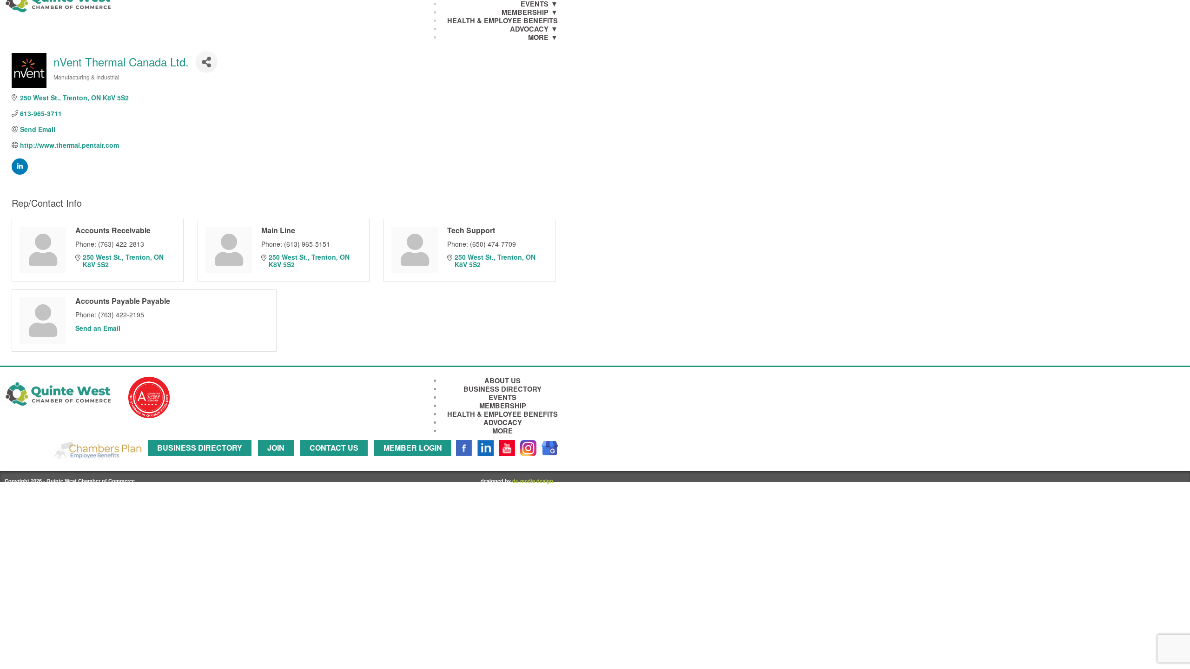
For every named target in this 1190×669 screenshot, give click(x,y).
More (538, 37)
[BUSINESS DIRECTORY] (202, 460)
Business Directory (502, 389)
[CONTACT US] (336, 460)
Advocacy (529, 29)
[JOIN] (278, 460)
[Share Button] (206, 61)
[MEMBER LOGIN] (415, 460)
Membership (525, 12)
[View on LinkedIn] (20, 172)
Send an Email (97, 328)
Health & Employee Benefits (502, 21)
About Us (502, 381)
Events (502, 397)
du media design (532, 480)
